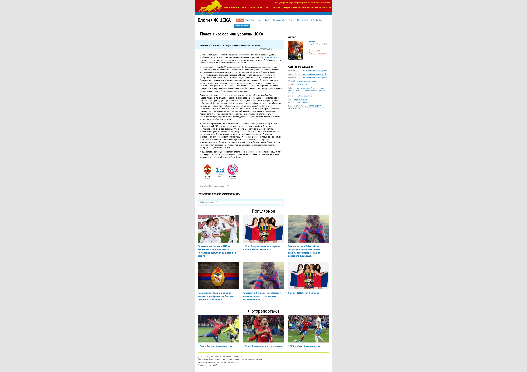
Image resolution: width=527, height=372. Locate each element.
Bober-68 (291, 96)
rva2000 (291, 103)
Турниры (285, 7)
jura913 (291, 84)
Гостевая (326, 7)
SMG (290, 81)
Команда (275, 7)
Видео (260, 7)
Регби (267, 20)
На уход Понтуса (300, 99)
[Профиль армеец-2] (295, 42)
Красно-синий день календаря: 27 (313, 77)
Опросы (252, 7)
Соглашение (209, 362)
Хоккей (260, 20)
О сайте (201, 362)
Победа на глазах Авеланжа (305, 81)
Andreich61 (292, 71)
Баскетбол (250, 20)
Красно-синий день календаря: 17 (313, 71)
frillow (290, 88)
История (306, 7)
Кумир (227, 7)
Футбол (240, 20)
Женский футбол (279, 20)
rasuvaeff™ (213, 365)
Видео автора (314, 50)
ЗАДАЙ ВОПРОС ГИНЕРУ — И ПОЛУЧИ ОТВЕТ (306, 107)
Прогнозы (316, 7)
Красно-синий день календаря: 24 (313, 74)
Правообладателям (222, 362)
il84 (289, 99)
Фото (267, 7)
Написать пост (242, 26)
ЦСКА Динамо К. (303, 103)
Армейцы (295, 7)
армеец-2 (312, 41)
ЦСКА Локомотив (305, 96)
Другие (292, 20)
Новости (235, 7)
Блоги (243, 7)
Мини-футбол (302, 20)
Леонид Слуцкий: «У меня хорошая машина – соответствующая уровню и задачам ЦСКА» (307, 90)
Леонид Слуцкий (271, 57)
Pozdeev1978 (293, 106)
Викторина (235, 362)
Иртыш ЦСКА (302, 84)
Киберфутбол (316, 20)
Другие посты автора (317, 53)
